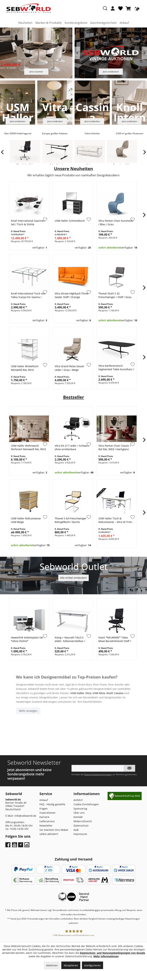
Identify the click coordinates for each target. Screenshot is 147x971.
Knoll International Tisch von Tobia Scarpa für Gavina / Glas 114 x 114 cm (28, 295)
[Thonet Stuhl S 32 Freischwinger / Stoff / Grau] (116, 276)
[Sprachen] (136, 8)
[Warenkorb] (129, 8)
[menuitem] (113, 10)
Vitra (88, 693)
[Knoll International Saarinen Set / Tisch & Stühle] (29, 204)
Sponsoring (80, 808)
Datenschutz (81, 825)
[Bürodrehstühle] (25, 152)
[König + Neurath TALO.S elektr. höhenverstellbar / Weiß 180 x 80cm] (73, 620)
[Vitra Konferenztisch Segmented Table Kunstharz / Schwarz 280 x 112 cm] (116, 349)
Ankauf (43, 800)
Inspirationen (47, 812)
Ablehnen (52, 965)
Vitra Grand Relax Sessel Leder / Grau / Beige (69, 368)
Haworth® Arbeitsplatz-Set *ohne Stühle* (27, 639)
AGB (76, 830)
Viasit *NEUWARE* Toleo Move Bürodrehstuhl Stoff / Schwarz (114, 639)
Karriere (44, 817)
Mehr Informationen (106, 956)
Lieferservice (47, 821)
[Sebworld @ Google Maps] (20, 844)
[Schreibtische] (57, 152)
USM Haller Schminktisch (70, 220)
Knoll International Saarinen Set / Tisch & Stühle (28, 222)
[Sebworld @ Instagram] (27, 846)
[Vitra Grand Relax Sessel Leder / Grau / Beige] (73, 349)
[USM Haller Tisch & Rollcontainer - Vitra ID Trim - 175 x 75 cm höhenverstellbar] (116, 501)
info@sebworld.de (25, 815)
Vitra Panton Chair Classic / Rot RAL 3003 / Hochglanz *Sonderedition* (114, 447)
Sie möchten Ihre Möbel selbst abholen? (53, 832)
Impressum (80, 834)
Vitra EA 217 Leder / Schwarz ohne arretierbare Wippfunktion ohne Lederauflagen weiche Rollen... (72, 447)
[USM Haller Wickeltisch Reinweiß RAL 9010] (29, 349)
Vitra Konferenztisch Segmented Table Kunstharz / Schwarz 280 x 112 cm (116, 367)
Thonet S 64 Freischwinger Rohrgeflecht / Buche (70, 520)
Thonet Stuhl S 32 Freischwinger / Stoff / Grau (114, 295)
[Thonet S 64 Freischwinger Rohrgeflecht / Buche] (73, 501)
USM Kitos (99, 693)
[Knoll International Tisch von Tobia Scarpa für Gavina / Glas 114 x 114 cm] (29, 276)
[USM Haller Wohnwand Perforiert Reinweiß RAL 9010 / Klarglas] (29, 429)
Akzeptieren (71, 965)
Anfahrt (78, 800)
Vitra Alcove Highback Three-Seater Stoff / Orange (72, 295)
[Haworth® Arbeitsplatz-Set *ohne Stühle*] (29, 620)
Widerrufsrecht (83, 821)
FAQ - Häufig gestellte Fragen (52, 806)
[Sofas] (89, 152)
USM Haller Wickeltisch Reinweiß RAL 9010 (25, 368)
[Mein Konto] (113, 8)
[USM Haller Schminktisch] (73, 204)
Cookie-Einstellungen (86, 804)
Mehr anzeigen (28, 710)
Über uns (79, 812)
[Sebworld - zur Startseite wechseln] (28, 8)
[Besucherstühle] (122, 152)
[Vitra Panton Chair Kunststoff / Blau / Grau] (116, 204)
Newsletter (46, 825)
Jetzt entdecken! (111, 71)
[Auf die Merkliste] (45, 292)
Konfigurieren (92, 965)
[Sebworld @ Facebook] (8, 846)
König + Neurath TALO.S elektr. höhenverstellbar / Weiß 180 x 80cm (70, 639)
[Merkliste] (120, 9)
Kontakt (78, 817)
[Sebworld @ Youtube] (15, 846)
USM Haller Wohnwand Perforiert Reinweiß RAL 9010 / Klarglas (28, 447)
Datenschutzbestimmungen (98, 774)
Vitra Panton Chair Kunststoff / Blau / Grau (115, 222)
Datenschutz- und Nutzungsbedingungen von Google (112, 953)
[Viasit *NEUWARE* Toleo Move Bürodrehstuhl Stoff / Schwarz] (116, 620)
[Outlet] (74, 569)
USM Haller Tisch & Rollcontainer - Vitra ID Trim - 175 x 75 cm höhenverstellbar (116, 520)
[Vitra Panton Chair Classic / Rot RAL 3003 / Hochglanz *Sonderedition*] (116, 429)
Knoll (109, 693)
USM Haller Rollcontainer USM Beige (26, 520)
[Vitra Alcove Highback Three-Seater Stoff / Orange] (73, 276)
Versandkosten (60, 910)
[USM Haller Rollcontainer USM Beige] (29, 501)
